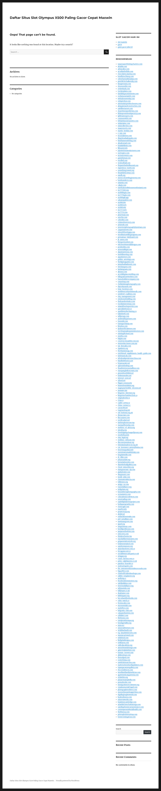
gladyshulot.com (124, 472)
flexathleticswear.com (126, 173)
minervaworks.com (125, 700)
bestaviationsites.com (126, 462)
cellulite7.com (123, 615)
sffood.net (121, 381)
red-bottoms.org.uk (125, 413)
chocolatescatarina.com (127, 74)
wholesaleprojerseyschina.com (129, 358)
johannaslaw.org (124, 460)
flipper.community (125, 383)
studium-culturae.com (126, 440)
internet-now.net (124, 378)
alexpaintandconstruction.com (129, 106)
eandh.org (121, 175)
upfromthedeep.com (125, 366)
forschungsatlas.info (125, 450)
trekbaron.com (123, 643)
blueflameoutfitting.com (127, 141)
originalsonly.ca (124, 398)
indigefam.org (123, 489)
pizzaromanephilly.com (126, 680)
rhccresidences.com (125, 670)
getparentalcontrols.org (127, 541)
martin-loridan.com (125, 131)
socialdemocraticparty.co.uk (128, 554)
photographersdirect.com (127, 690)
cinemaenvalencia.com (126, 479)
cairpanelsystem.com (126, 613)
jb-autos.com (123, 240)
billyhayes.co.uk (124, 591)
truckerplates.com (124, 91)
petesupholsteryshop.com (127, 714)
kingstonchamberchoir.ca (127, 395)
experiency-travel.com (126, 168)
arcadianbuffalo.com (125, 71)
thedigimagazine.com (126, 262)
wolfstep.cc (122, 578)
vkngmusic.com (124, 475)
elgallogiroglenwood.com (127, 695)
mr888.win (122, 207)
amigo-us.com (123, 484)
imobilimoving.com (125, 254)
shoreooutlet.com (124, 86)
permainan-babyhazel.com (128, 237)
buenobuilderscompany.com (128, 279)
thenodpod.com (124, 658)
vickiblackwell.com (125, 630)
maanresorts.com (124, 128)
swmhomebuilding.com (127, 299)
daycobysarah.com (125, 287)
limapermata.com (124, 84)
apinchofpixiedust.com (126, 650)
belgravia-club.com (125, 611)
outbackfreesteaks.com (126, 517)
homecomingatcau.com (127, 717)
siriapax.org (122, 556)
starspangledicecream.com (128, 371)
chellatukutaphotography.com (129, 284)
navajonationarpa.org (126, 620)
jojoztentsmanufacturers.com (129, 151)
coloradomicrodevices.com (128, 497)
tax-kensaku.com (124, 346)
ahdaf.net (121, 514)
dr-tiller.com (123, 457)
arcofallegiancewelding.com (128, 274)
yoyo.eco (121, 625)
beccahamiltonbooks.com (127, 598)
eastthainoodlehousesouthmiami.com (132, 188)
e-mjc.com (122, 133)
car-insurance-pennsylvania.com (130, 447)
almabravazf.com (124, 143)
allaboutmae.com (124, 655)
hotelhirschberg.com (126, 76)
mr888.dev (122, 202)
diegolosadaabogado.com (127, 138)
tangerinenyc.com (124, 526)
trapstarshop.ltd (124, 410)
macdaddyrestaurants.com (128, 539)
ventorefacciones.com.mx (127, 343)
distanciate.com (124, 415)
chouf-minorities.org (126, 467)
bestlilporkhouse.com (126, 529)
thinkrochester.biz (125, 536)
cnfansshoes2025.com (126, 222)
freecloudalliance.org (126, 586)
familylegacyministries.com (128, 94)
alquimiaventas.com (125, 252)
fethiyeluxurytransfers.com (128, 121)
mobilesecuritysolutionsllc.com (129, 292)
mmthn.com (122, 336)
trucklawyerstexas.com (126, 304)
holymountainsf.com (126, 544)
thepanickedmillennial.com (128, 165)
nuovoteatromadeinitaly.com (128, 452)
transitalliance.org (125, 487)
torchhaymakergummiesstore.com (131, 331)
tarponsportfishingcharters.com (130, 64)
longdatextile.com (124, 455)
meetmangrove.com (125, 522)
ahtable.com (122, 66)
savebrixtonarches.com (126, 662)
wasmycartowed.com (126, 635)
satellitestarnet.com (125, 109)
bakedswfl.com (123, 314)
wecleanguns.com (124, 267)
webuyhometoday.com (126, 99)
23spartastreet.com (125, 230)
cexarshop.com (123, 282)
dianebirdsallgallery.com (127, 465)
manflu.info (122, 509)
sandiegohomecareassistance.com (131, 707)
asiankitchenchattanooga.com (129, 705)
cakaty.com (122, 185)
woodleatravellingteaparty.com (129, 235)
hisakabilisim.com (125, 146)
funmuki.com (123, 321)
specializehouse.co (125, 309)
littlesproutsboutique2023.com (129, 113)
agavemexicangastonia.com (128, 675)
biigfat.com (122, 339)
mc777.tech (122, 210)
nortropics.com (123, 153)
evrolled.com (122, 160)
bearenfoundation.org (126, 385)
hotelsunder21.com (125, 180)
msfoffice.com (123, 608)
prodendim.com (124, 247)
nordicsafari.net (124, 420)
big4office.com (123, 571)
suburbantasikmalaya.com (128, 79)
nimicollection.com (125, 126)
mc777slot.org (123, 190)
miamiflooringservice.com (128, 306)
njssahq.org (122, 430)
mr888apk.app (123, 198)
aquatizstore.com (124, 257)
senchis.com (122, 217)
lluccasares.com (124, 418)
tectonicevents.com (125, 156)
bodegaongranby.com (126, 504)
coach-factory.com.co (126, 559)
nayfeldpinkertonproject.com (129, 502)
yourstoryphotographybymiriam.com (132, 227)
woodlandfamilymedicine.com (129, 672)
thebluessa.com (124, 712)
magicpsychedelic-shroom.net (129, 388)
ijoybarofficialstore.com (127, 329)
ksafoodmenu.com (125, 697)
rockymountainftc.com (126, 96)
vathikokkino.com (124, 583)
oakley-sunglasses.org (126, 576)
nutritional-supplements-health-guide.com (134, 353)
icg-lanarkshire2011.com (127, 633)
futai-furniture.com (125, 289)
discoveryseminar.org (126, 442)
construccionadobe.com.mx (128, 341)
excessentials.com (125, 606)
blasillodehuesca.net (125, 361)
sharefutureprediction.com (128, 111)
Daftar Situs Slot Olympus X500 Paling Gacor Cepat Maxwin (61, 18)
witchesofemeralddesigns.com (129, 245)
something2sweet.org (126, 170)
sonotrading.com (124, 499)
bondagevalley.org (124, 623)
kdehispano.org (124, 596)
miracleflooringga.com (126, 232)
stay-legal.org (123, 437)
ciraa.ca (120, 400)
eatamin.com (123, 183)
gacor (120, 45)
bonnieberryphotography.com (129, 492)
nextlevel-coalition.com (127, 294)
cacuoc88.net (123, 408)
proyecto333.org (124, 512)
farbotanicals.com (124, 356)
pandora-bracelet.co (125, 564)
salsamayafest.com (125, 200)
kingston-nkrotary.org (126, 393)
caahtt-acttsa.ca (124, 403)
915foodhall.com (124, 163)
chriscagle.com (123, 507)
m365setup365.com (125, 566)
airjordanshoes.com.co (126, 549)
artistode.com (123, 225)
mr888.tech (122, 205)
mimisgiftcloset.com (125, 334)
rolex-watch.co (123, 601)
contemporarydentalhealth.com (130, 709)
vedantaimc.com (124, 123)
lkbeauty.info (123, 148)
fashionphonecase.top (126, 423)
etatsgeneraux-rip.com (126, 470)
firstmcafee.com (124, 603)
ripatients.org (123, 348)
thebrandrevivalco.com (126, 301)
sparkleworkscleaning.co (127, 311)
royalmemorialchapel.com (127, 687)
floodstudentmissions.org (127, 581)
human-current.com (125, 653)
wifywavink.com (124, 588)
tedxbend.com (123, 638)
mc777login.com (124, 195)
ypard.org (121, 524)
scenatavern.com (124, 494)
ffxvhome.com (123, 618)
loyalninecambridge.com (127, 702)
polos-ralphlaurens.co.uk (127, 561)
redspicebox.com (124, 101)
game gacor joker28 (125, 47)
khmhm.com (123, 326)
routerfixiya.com (124, 660)
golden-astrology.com (126, 259)
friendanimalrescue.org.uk (128, 445)
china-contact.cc (124, 405)
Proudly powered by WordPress (67, 781)
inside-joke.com (124, 477)
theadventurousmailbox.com (128, 368)
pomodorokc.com (124, 682)
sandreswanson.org (125, 546)
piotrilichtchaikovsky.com (127, 81)
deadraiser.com (123, 593)
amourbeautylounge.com (127, 648)
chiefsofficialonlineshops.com (129, 573)
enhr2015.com (123, 534)
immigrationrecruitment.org (128, 685)
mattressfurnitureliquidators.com (130, 665)
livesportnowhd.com (125, 242)
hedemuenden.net (124, 376)
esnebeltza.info (123, 435)
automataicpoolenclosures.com (129, 104)
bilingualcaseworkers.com (128, 277)
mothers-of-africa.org (126, 428)
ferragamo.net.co (124, 551)
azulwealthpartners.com (127, 319)
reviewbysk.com (124, 89)
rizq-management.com (126, 296)
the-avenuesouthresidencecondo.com (132, 568)
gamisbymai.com (124, 158)
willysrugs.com (123, 316)
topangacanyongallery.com (128, 667)
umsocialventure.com (126, 628)
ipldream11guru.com (125, 116)
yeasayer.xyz (122, 390)
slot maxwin (122, 42)
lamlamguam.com (124, 269)
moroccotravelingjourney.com (129, 178)
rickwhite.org (123, 677)
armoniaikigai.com (125, 249)
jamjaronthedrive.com (126, 531)
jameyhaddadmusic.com (127, 264)
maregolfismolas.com (126, 425)
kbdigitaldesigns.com (126, 640)
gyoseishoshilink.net (126, 373)
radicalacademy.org (125, 645)
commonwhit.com (125, 118)
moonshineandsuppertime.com (130, 692)
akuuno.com (122, 272)
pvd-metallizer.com (125, 519)
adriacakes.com (123, 69)
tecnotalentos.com (125, 136)
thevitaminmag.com (125, 351)
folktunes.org (123, 482)
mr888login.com (124, 193)
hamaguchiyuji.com (125, 324)
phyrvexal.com (123, 215)
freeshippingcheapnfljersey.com (130, 432)
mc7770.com (123, 212)
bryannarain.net (124, 363)
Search (118, 729)
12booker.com (123, 220)
